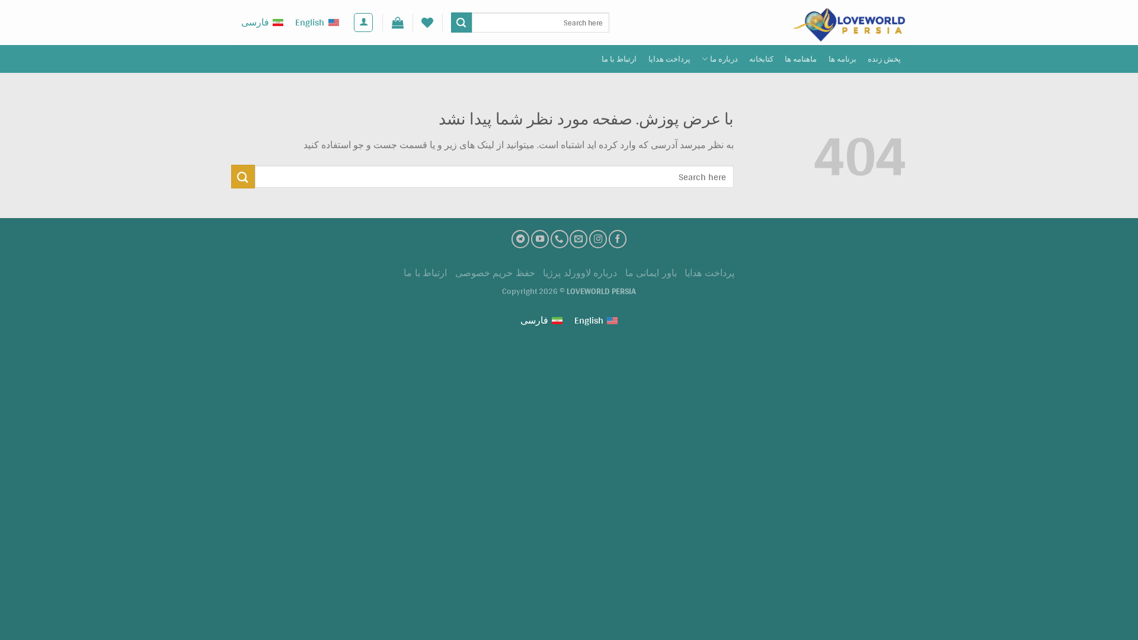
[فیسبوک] (617, 239)
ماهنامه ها (801, 58)
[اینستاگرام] (598, 239)
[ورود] (363, 22)
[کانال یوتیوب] (540, 239)
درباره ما (724, 58)
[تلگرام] (520, 239)
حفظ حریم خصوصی (495, 272)
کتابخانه (761, 58)
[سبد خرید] (398, 22)
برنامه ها (842, 58)
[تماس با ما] (559, 239)
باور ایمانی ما (651, 272)
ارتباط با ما (619, 58)
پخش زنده (884, 58)
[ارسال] (461, 22)
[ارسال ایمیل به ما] (578, 239)
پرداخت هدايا (669, 58)
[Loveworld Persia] (847, 23)
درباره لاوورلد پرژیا (580, 272)
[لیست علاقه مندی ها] (427, 22)
